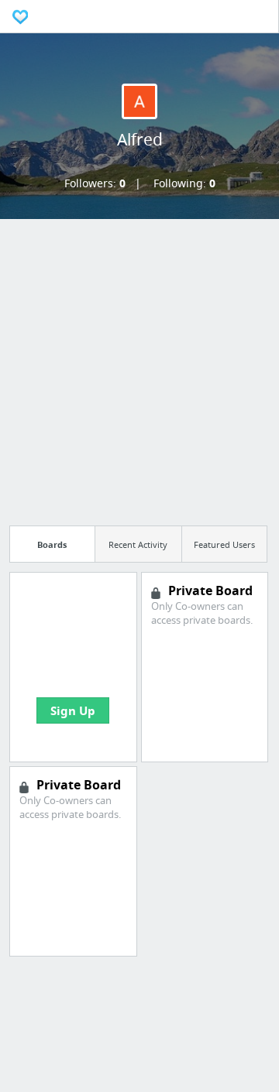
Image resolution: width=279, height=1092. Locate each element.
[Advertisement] (139, 367)
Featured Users (224, 544)
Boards (52, 544)
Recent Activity (137, 544)
